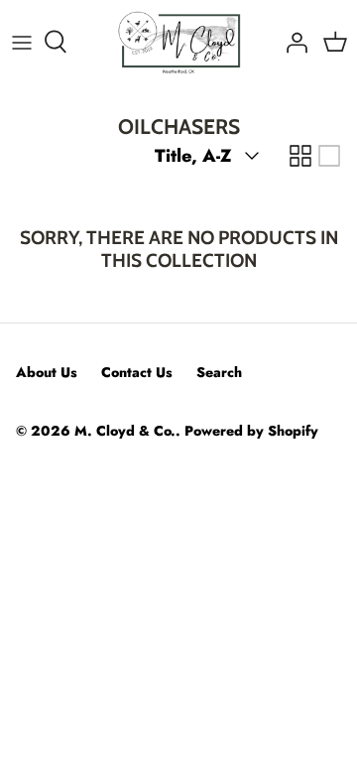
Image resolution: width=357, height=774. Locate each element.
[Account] (291, 42)
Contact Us (137, 372)
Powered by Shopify (251, 431)
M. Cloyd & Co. (125, 431)
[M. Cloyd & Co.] (179, 42)
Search (219, 372)
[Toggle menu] (22, 42)
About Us (46, 372)
